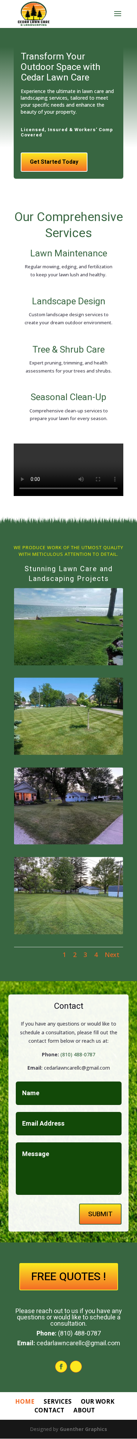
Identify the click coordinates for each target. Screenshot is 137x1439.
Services (58, 1401)
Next (112, 954)
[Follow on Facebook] (61, 1367)
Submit (100, 1214)
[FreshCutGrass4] (68, 932)
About (84, 1410)
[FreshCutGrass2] (68, 753)
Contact (49, 1410)
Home (24, 1401)
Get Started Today (54, 162)
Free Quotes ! (68, 1276)
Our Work (98, 1401)
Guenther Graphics (83, 1429)
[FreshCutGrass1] (68, 663)
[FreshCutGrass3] (68, 842)
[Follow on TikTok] (76, 1367)
